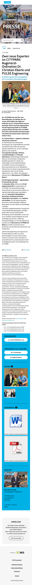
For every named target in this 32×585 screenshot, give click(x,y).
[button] (22, 40)
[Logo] (10, 2)
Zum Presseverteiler (16, 538)
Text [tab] (4, 48)
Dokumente (9, 408)
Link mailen (26, 250)
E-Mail (6, 507)
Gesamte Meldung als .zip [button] (17, 340)
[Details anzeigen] (16, 421)
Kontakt (17, 576)
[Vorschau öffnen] (16, 92)
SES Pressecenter (17, 560)
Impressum (17, 571)
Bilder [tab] (9, 48)
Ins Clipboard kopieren (16, 357)
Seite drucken (7, 250)
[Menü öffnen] (2, 2)
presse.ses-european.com (8, 320)
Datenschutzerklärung (17, 568)
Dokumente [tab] (16, 48)
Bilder (7, 366)
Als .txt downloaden (16, 352)
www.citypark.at (20, 318)
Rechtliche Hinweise (17, 564)
